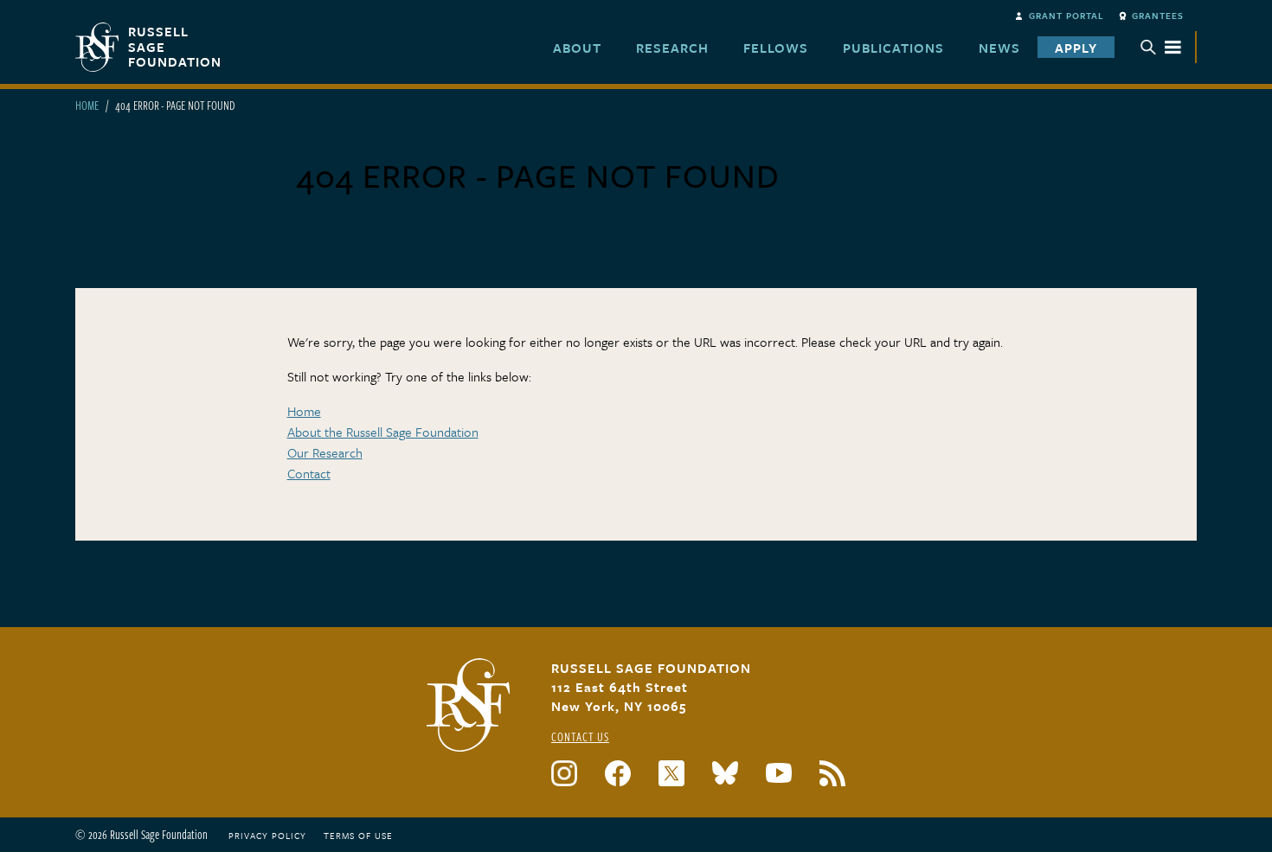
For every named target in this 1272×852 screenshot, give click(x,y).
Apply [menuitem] (1076, 47)
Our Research (325, 452)
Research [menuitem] (672, 47)
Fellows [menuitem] (775, 47)
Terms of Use (358, 835)
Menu (1161, 47)
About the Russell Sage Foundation (383, 431)
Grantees (1158, 15)
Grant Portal (1066, 15)
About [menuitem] (577, 47)
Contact (309, 473)
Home (87, 105)
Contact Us (580, 736)
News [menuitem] (999, 47)
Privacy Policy (267, 835)
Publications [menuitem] (893, 47)
